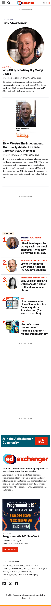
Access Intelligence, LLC (24, 595)
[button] (8, 2)
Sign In (45, 2)
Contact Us (31, 565)
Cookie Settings (38, 568)
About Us (6, 565)
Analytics (6, 67)
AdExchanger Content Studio (34, 261)
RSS (26, 568)
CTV (22, 298)
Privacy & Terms (9, 571)
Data (4, 140)
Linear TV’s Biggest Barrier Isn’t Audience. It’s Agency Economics (33, 266)
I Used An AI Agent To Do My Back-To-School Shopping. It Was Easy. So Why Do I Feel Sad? (34, 248)
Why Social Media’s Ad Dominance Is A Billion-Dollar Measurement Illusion (34, 285)
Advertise (18, 565)
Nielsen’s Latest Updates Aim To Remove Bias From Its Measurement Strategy (34, 329)
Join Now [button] (41, 441)
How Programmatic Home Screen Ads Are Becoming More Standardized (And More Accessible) (33, 307)
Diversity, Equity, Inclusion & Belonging (20, 574)
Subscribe (16, 568)
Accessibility (26, 571)
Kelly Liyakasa (12, 155)
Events (5, 568)
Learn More (10, 549)
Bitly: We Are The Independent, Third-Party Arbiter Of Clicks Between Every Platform (22, 147)
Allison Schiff (12, 78)
